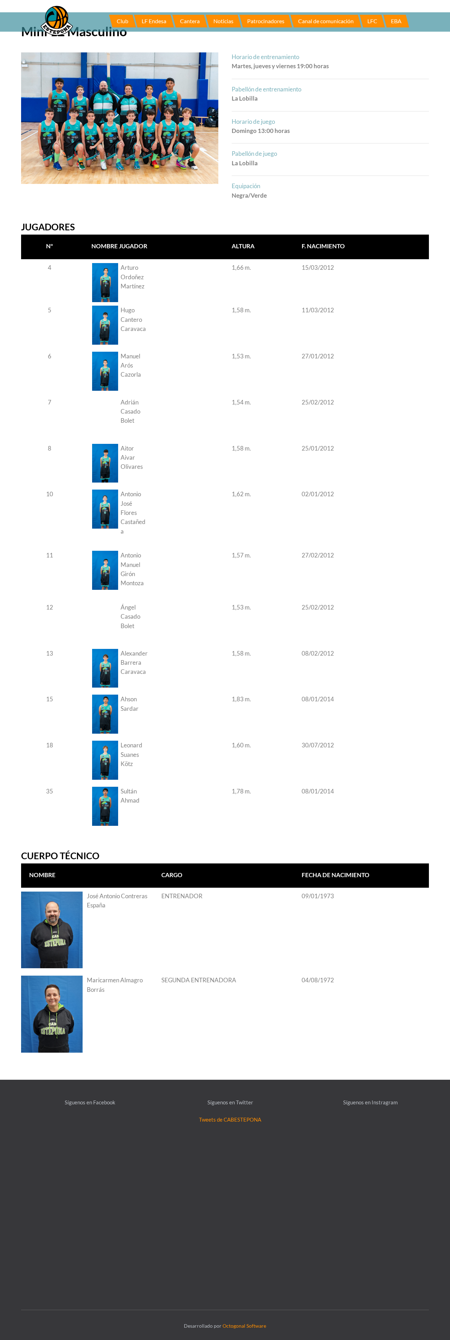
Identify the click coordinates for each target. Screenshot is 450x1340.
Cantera (190, 21)
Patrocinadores (265, 21)
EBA (396, 21)
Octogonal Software (244, 1326)
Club (122, 21)
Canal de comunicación (326, 21)
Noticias (223, 21)
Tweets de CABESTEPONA (230, 1119)
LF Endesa (154, 21)
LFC (372, 21)
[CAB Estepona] (56, 20)
